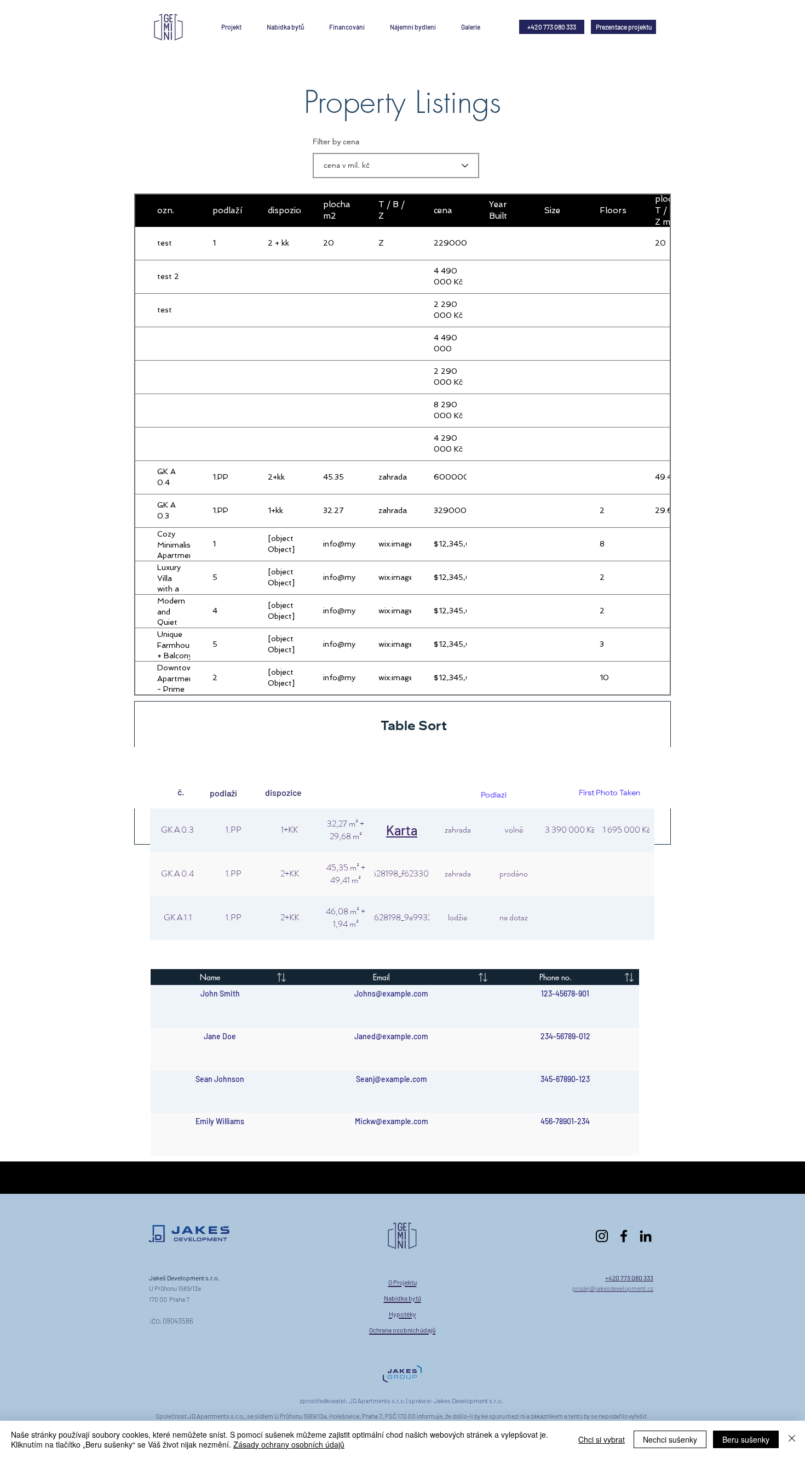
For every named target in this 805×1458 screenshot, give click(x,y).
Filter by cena (336, 141)
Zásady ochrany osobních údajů (288, 1444)
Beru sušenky (745, 1439)
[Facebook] (624, 1236)
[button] (347, 27)
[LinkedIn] (645, 1236)
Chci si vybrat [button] (601, 1439)
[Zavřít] (791, 1439)
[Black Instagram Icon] (602, 1236)
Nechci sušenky (670, 1439)
